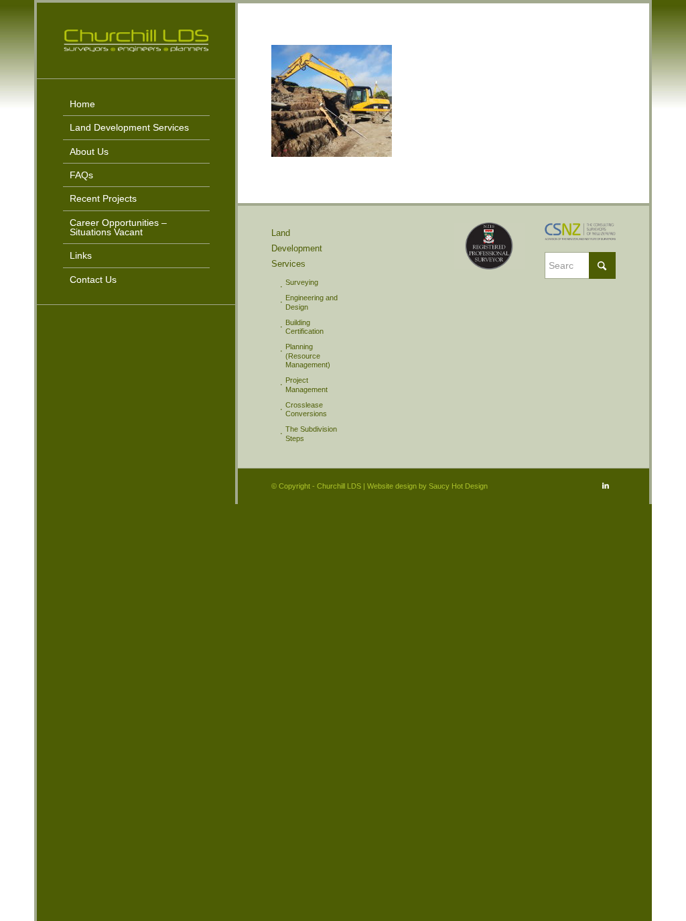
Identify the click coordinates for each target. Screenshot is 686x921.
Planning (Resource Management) (307, 356)
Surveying (301, 282)
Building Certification (304, 326)
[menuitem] (136, 104)
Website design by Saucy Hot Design (427, 486)
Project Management (306, 384)
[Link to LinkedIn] (606, 485)
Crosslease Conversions (306, 409)
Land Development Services (296, 248)
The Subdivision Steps (311, 433)
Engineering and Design (311, 302)
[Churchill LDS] (136, 40)
